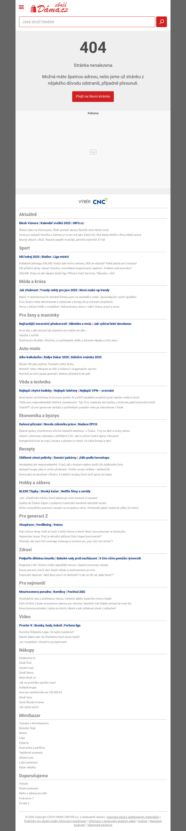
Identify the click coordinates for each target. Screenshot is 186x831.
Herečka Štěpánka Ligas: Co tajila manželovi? (46, 632)
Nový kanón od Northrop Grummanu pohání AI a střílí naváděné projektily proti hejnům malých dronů (79, 397)
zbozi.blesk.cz (27, 677)
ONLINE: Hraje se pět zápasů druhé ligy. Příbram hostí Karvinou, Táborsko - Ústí (67, 273)
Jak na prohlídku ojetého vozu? (37, 682)
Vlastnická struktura (99, 825)
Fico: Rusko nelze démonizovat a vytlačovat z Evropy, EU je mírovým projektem (66, 302)
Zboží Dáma (26, 672)
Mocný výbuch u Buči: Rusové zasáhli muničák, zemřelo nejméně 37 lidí (62, 239)
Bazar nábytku (27, 767)
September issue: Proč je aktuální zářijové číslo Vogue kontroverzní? (60, 536)
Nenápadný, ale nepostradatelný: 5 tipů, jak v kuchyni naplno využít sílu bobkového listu (71, 464)
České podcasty (28, 788)
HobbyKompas (28, 687)
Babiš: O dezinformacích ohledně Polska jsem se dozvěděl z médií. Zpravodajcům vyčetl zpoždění (77, 297)
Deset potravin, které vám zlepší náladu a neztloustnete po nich (57, 570)
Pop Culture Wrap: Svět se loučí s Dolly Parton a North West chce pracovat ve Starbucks (72, 531)
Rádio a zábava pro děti (33, 793)
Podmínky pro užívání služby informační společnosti (55, 821)
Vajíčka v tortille (29, 335)
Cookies (142, 821)
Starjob (23, 783)
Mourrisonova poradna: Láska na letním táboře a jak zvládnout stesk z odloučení (67, 608)
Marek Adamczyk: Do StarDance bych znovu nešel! (49, 637)
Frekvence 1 (26, 798)
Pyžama (24, 743)
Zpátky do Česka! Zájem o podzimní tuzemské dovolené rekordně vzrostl (62, 503)
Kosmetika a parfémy (32, 747)
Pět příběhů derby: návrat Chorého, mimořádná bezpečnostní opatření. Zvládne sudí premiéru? (75, 268)
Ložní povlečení (28, 762)
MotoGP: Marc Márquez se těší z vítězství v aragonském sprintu (57, 369)
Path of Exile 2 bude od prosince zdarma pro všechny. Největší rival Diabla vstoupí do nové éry (75, 603)
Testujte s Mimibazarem (34, 723)
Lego (22, 738)
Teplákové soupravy (31, 752)
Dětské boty (26, 757)
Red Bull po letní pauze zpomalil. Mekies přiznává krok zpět (54, 373)
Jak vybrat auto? (29, 707)
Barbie (23, 733)
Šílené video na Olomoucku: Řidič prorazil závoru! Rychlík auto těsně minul (64, 230)
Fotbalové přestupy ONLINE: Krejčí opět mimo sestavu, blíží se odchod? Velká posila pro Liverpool (78, 263)
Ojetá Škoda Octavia (31, 702)
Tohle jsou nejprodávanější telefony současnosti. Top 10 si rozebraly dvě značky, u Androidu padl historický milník (87, 402)
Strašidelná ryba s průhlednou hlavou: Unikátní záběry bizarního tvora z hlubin (65, 598)
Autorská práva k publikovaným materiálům (133, 817)
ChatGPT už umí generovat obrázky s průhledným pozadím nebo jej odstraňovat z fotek (71, 407)
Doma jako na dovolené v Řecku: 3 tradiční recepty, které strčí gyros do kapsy (65, 474)
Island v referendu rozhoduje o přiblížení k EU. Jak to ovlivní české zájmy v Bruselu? (69, 436)
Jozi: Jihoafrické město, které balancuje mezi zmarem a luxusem (58, 498)
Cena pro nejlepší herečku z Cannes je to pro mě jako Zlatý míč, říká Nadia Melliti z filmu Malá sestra (80, 234)
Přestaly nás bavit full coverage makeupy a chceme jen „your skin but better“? (66, 541)
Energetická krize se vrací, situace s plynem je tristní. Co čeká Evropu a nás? (65, 440)
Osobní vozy (26, 668)
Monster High (27, 728)
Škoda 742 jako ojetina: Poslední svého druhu (46, 364)
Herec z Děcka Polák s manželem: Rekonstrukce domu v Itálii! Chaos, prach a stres (69, 306)
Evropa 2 (24, 803)
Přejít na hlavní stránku (93, 96)
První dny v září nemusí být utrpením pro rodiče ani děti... (53, 330)
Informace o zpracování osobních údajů (112, 821)
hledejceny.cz (27, 658)
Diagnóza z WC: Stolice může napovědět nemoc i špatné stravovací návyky (63, 565)
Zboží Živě (25, 662)
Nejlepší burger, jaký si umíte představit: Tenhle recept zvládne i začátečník (64, 469)
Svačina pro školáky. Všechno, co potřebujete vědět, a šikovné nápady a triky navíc (68, 340)
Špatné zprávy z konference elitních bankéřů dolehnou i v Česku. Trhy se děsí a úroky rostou (74, 431)
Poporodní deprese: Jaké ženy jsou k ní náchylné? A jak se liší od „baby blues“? (66, 575)
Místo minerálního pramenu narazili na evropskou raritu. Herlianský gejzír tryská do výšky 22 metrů (78, 508)
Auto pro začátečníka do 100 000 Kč (40, 692)
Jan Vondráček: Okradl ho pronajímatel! (43, 642)
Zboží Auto (25, 697)
